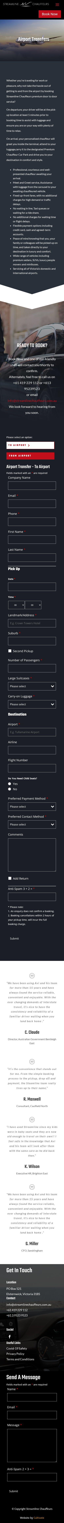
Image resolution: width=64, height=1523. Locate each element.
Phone (13, 514)
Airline (12, 742)
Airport (14, 724)
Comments (15, 834)
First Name (17, 532)
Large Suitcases (20, 678)
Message (14, 1425)
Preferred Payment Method (28, 798)
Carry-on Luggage (21, 696)
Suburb (14, 633)
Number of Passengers (25, 660)
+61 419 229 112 (17, 1310)
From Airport (20, 456)
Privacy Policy (15, 1353)
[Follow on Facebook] (9, 1336)
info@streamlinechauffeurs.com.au (32, 401)
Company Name (19, 478)
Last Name (16, 550)
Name (12, 1389)
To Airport (17, 445)
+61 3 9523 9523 (17, 1315)
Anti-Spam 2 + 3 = (20, 1469)
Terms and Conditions (20, 1359)
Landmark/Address (22, 615)
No (15, 789)
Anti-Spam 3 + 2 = (21, 889)
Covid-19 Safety (16, 1348)
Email (13, 496)
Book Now (50, 14)
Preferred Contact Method (27, 817)
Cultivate (39, 1517)
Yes (15, 783)
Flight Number (18, 760)
